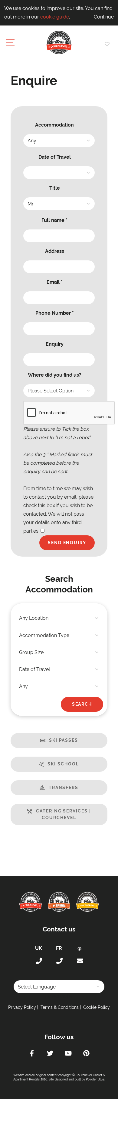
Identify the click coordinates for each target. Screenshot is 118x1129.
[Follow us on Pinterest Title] (86, 1054)
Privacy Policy (22, 1007)
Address (54, 251)
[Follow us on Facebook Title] (32, 1054)
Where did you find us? (54, 375)
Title (54, 188)
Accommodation (54, 125)
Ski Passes (63, 740)
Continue (104, 17)
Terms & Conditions (60, 1007)
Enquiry (55, 344)
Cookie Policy (96, 1007)
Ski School (63, 763)
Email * (55, 282)
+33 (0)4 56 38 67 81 (59, 961)
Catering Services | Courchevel (63, 814)
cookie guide (54, 17)
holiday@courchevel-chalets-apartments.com (79, 961)
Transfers (63, 787)
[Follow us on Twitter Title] (50, 1054)
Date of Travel (54, 157)
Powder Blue (95, 1079)
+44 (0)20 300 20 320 (38, 961)
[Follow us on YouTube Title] (68, 1054)
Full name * (54, 220)
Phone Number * (54, 313)
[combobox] (59, 618)
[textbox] (59, 618)
